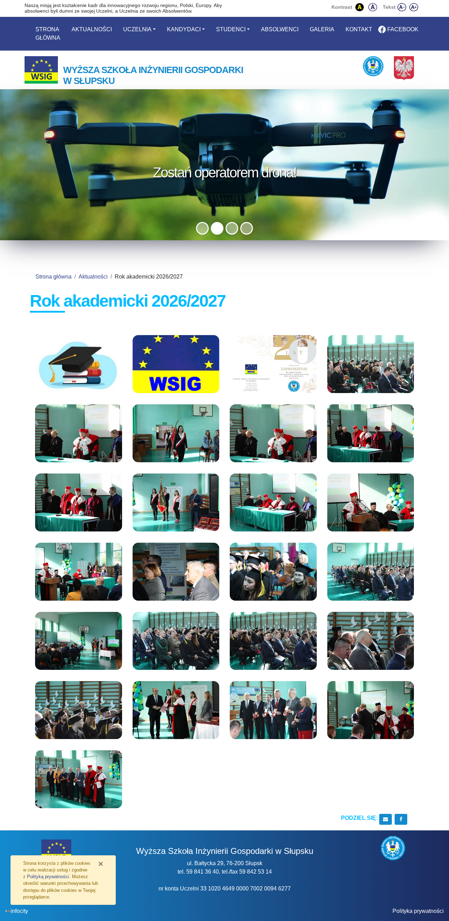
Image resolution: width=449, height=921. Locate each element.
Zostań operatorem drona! (224, 172)
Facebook (402, 29)
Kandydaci (184, 29)
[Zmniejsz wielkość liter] (402, 7)
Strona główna (47, 33)
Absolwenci (280, 29)
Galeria (322, 29)
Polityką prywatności (48, 876)
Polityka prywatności (418, 911)
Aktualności (92, 29)
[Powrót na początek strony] (438, 896)
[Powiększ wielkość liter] (414, 7)
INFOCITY (19, 911)
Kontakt (359, 29)
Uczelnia (137, 29)
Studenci (231, 29)
